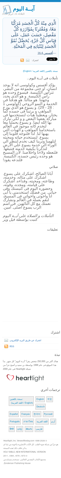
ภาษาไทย (28, 421)
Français (25, 414)
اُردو (53, 421)
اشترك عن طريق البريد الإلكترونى (25, 340)
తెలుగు (29, 429)
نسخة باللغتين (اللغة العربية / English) (40, 71)
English (40, 399)
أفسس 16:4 (45, 53)
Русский (48, 414)
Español (14, 414)
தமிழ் (19, 429)
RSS (12, 346)
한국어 (37, 414)
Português (15, 421)
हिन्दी (12, 429)
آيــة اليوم (24, 8)
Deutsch (40, 406)
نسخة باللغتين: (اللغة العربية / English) (21, 401)
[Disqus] (30, 276)
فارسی (39, 429)
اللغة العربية (42, 421)
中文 (49, 399)
